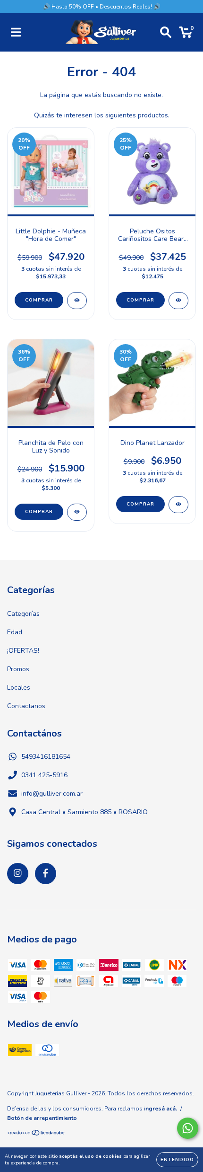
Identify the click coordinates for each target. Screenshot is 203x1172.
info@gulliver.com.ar (52, 793)
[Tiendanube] (36, 1134)
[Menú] (16, 32)
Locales (18, 687)
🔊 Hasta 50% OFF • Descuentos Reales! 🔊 (102, 6)
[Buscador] (165, 32)
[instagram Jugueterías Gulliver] (17, 873)
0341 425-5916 (44, 775)
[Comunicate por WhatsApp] (187, 1128)
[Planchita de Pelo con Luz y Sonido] (77, 512)
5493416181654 (45, 756)
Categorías (23, 613)
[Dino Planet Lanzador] (178, 504)
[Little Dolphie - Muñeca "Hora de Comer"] (77, 300)
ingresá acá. (160, 1108)
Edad (14, 632)
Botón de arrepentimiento (42, 1118)
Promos (18, 669)
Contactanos (26, 705)
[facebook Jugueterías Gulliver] (45, 873)
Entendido (177, 1159)
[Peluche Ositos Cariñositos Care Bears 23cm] (178, 300)
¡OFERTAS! (23, 650)
